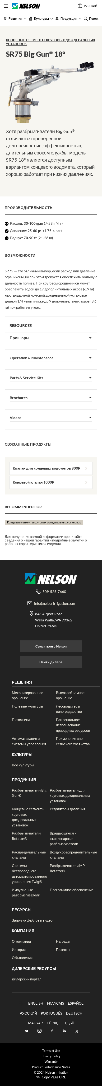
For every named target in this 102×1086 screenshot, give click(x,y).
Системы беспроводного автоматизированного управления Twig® (29, 873)
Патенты (63, 949)
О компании (21, 941)
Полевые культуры (27, 706)
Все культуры (23, 765)
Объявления (22, 957)
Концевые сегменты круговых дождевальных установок (50, 42)
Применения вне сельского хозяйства (73, 741)
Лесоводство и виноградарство (69, 709)
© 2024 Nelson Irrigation (51, 1072)
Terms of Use (51, 1050)
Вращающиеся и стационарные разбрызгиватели (64, 838)
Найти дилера (51, 662)
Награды (63, 941)
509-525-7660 (54, 591)
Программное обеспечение (71, 890)
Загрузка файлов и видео (32, 920)
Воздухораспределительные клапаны (73, 855)
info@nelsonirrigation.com (54, 603)
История (19, 949)
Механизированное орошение (27, 695)
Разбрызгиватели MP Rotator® (67, 868)
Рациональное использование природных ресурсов (73, 725)
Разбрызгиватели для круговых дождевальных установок (70, 795)
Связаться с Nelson (51, 646)
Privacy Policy (51, 1056)
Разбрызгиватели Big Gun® (29, 793)
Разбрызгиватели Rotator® (26, 836)
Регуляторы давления (67, 809)
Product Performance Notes (51, 1067)
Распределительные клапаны (29, 855)
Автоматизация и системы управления (29, 741)
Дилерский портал (27, 979)
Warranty (51, 1061)
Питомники (21, 720)
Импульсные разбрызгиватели (26, 892)
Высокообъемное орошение (70, 695)
